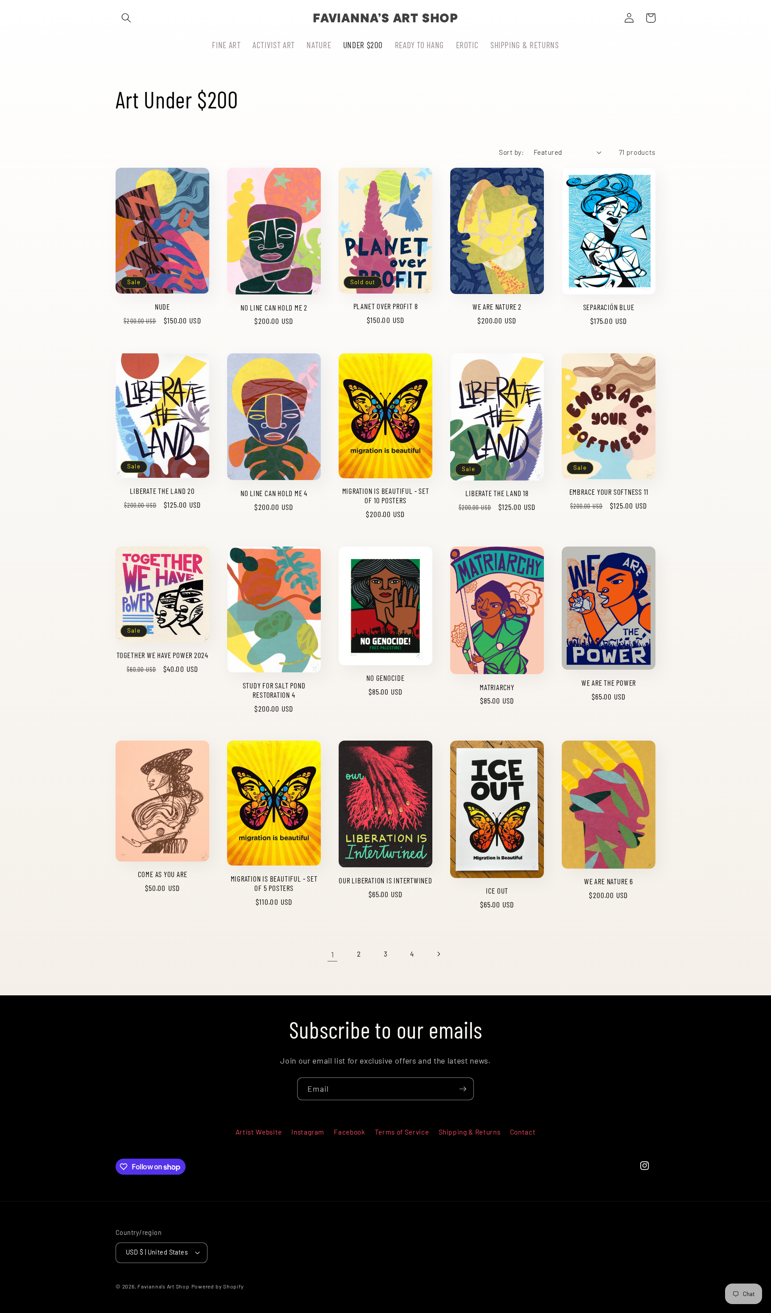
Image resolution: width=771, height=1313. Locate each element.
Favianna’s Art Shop (163, 1286)
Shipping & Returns (470, 1132)
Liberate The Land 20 (162, 490)
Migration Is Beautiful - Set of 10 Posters (385, 495)
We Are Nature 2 (497, 306)
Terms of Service (402, 1132)
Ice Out (497, 890)
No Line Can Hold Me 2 (273, 307)
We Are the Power (608, 682)
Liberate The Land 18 (497, 493)
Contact (523, 1132)
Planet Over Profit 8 (385, 306)
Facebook (349, 1132)
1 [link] (332, 954)
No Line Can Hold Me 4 (273, 493)
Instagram (307, 1132)
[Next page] (438, 954)
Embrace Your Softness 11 (608, 491)
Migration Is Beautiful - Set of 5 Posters (274, 883)
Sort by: (511, 152)
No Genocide (385, 677)
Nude (162, 306)
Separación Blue (608, 306)
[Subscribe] (462, 1089)
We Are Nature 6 (608, 881)
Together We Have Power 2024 (162, 654)
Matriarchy (497, 687)
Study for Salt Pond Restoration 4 (274, 690)
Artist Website (259, 1132)
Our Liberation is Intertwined (385, 880)
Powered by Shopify (217, 1286)
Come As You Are (162, 874)
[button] (126, 18)
